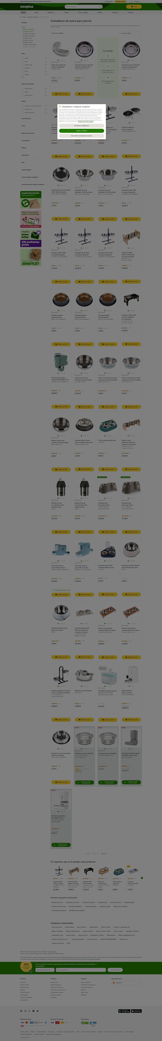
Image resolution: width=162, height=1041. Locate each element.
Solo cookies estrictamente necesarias (81, 136)
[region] (81, 121)
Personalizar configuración (81, 125)
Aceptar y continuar (81, 131)
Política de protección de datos (85, 121)
